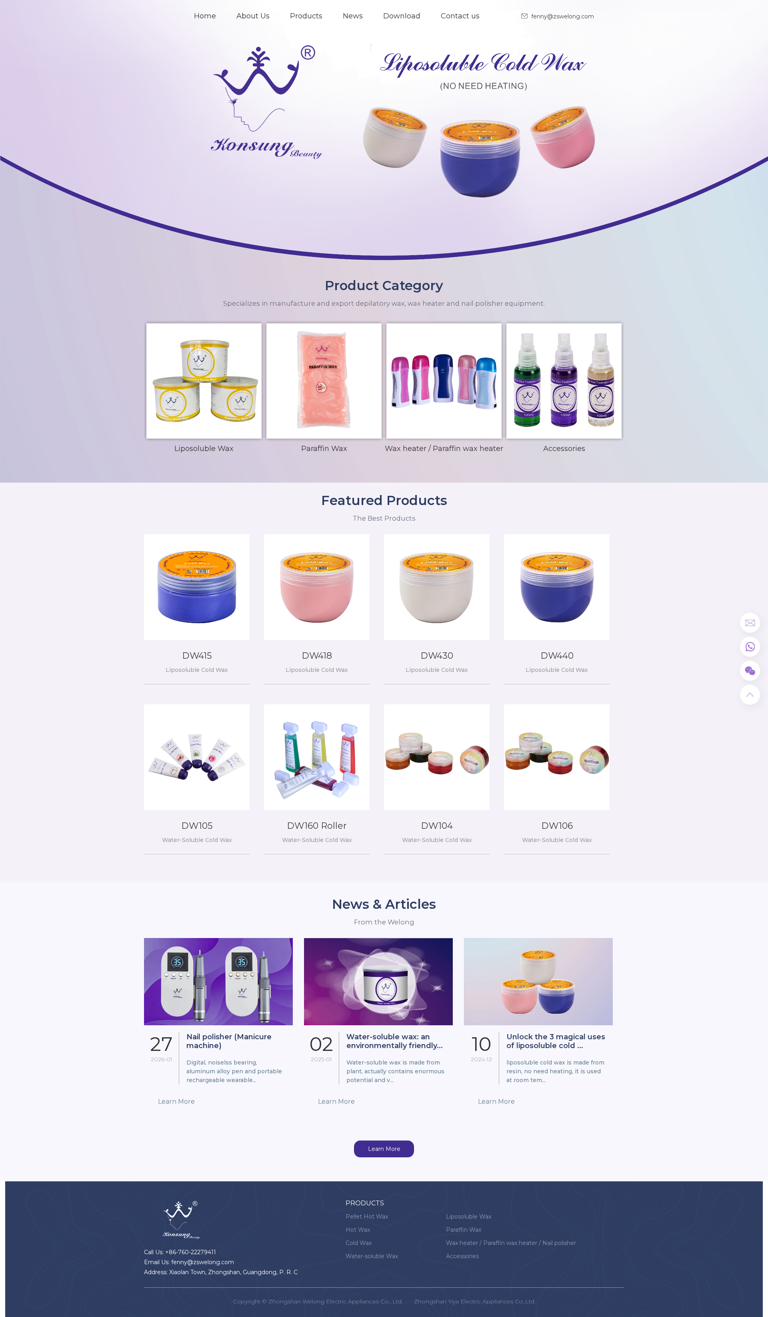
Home (205, 16)
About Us (253, 16)
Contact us (460, 16)
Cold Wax (359, 1243)
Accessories (462, 1256)
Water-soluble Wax (372, 1256)
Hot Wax (358, 1229)
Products (306, 16)
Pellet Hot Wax (367, 1216)
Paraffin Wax (463, 1229)
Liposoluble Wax (468, 1216)
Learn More (384, 1149)
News (353, 16)
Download (401, 16)
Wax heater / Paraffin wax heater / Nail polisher (511, 1243)
